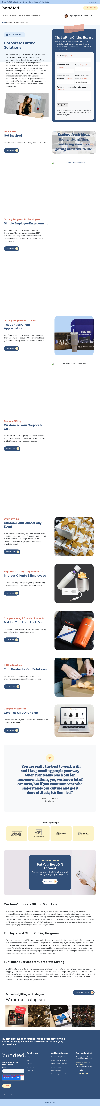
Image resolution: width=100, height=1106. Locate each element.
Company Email (63, 66)
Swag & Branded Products (59, 1063)
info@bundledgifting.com (83, 1062)
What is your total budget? (82, 77)
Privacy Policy (31, 1070)
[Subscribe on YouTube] (87, 1073)
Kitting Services (56, 1070)
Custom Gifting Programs (59, 1060)
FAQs (28, 16)
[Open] (16, 1016)
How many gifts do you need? (64, 77)
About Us (21, 16)
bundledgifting (16, 1006)
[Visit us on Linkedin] (80, 1073)
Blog (28, 1057)
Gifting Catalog (56, 1067)
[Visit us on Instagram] (77, 1073)
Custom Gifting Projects (58, 1057)
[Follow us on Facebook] (84, 1073)
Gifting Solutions (9, 16)
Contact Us (35, 16)
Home (4, 22)
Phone (81, 65)
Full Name (64, 56)
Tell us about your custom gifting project (73, 88)
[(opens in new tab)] (74, 235)
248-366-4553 (80, 1064)
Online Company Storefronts (60, 1074)
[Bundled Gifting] (11, 8)
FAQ (28, 1060)
